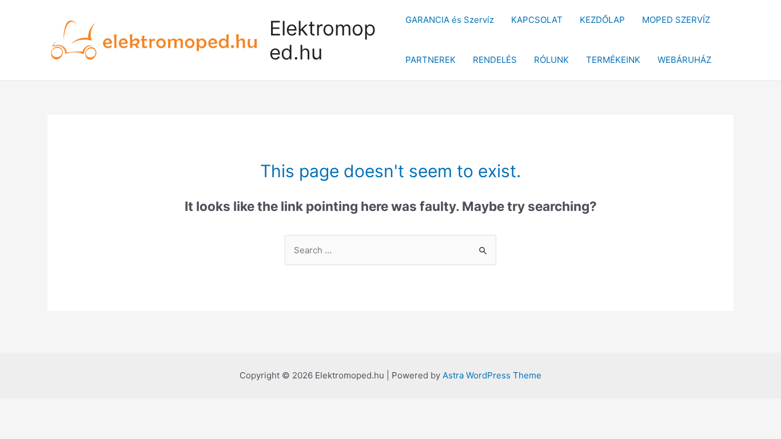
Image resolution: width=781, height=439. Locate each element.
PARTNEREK (430, 59)
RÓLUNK (551, 59)
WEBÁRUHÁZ (684, 59)
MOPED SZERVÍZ (676, 19)
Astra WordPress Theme (492, 375)
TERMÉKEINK (613, 59)
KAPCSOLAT (537, 19)
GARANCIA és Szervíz (449, 19)
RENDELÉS (495, 59)
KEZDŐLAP (602, 19)
